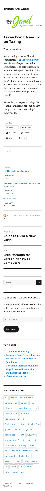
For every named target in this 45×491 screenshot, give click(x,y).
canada (8, 403)
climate (8, 408)
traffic (18, 461)
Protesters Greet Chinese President (23, 355)
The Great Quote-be (16, 376)
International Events (14, 440)
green (29, 429)
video (29, 466)
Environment (11, 424)
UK (6, 466)
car (16, 403)
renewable (15, 451)
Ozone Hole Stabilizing (17, 351)
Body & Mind (26, 397)
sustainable (10, 456)
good (7, 429)
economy (25, 413)
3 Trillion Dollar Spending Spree (16, 171)
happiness (9, 435)
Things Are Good (16, 9)
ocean (32, 445)
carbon (24, 403)
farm (23, 424)
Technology (24, 456)
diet (36, 408)
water (7, 472)
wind (15, 472)
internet (32, 440)
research (27, 451)
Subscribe (11, 329)
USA (22, 466)
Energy (21, 419)
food (30, 424)
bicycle (13, 397)
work (23, 472)
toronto (8, 461)
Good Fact (18, 429)
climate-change (23, 408)
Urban (13, 466)
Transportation (31, 461)
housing (31, 435)
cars (32, 403)
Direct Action (11, 413)
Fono (9, 215)
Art (6, 397)
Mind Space (29, 215)
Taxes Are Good (10, 199)
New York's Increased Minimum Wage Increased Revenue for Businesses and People (22, 369)
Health (21, 435)
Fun (38, 424)
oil (5, 451)
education (9, 419)
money (22, 445)
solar (37, 451)
